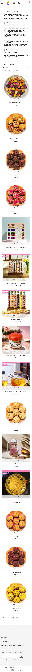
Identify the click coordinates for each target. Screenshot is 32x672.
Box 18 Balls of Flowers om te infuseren (16, 247)
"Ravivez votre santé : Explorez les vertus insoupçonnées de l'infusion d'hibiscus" (15, 26)
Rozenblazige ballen (16, 572)
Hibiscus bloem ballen (16, 175)
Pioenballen (16, 536)
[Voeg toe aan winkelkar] (18, 99)
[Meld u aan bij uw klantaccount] (22, 3)
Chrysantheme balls (16, 608)
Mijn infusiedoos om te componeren (16, 283)
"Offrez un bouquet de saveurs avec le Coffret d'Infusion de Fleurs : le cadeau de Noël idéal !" (15, 36)
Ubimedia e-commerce (21, 668)
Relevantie (16, 67)
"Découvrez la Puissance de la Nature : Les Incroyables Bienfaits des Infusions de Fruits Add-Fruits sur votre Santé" (16, 55)
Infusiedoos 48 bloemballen (16, 319)
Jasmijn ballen (16, 428)
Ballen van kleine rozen (16, 211)
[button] (14, 3)
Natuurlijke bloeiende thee (16, 464)
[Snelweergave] (14, 99)
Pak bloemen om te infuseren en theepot (16, 391)
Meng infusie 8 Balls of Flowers (16, 102)
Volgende (26, 620)
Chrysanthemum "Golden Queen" (16, 500)
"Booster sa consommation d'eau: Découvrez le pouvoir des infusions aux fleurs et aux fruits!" (16, 45)
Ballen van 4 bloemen (16, 139)
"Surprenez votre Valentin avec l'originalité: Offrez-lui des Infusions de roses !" (15, 19)
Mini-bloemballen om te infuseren (16, 355)
